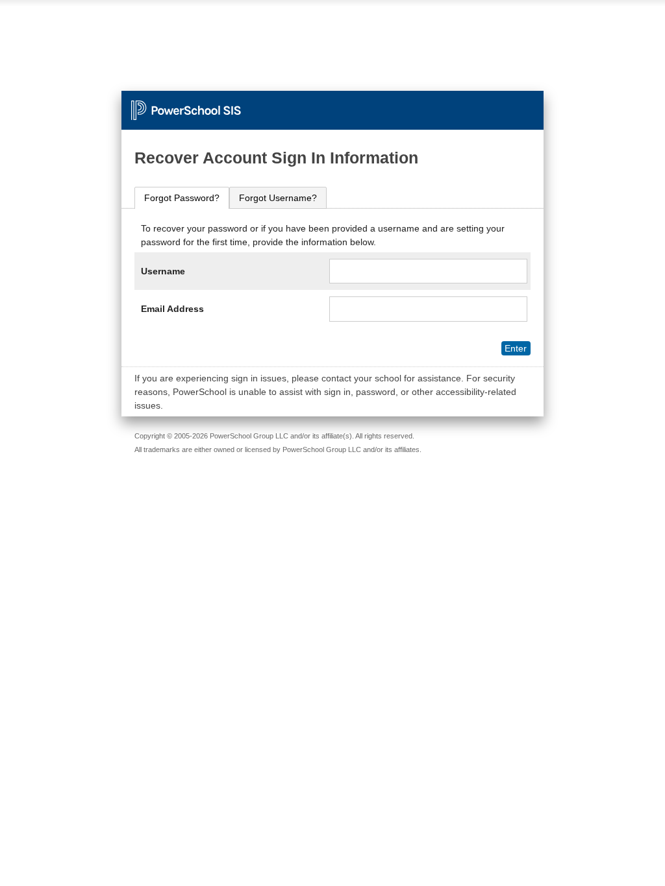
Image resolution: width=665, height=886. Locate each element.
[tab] (181, 198)
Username (163, 271)
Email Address (172, 309)
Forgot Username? (278, 198)
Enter (516, 348)
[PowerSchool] (332, 104)
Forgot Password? (182, 198)
